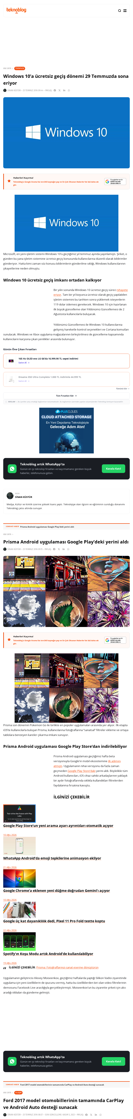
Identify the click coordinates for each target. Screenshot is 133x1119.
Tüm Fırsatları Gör (65, 395)
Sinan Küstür (14, 90)
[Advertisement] (66, 1023)
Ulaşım (18, 1092)
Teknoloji (19, 68)
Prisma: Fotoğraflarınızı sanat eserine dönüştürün (67, 967)
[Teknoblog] (16, 10)
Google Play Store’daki (82, 771)
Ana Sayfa (7, 68)
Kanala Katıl (113, 468)
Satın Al (22, 362)
